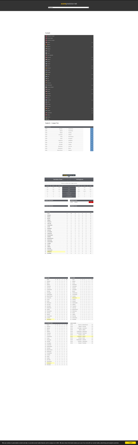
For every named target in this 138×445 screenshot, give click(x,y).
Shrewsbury (49, 250)
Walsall (48, 216)
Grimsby (49, 230)
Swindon (49, 236)
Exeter (48, 245)
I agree (130, 442)
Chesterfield (49, 241)
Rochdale (49, 253)
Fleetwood (49, 228)
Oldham (49, 220)
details (92, 128)
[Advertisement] (78, 21)
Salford (48, 246)
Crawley (49, 243)
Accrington (49, 231)
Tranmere (49, 221)
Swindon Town (57, 179)
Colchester (49, 233)
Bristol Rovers (50, 238)
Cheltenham (49, 225)
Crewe (48, 226)
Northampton (50, 235)
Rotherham (49, 240)
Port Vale (49, 248)
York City (49, 223)
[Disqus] (69, 387)
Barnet (48, 218)
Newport (49, 215)
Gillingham (79, 179)
